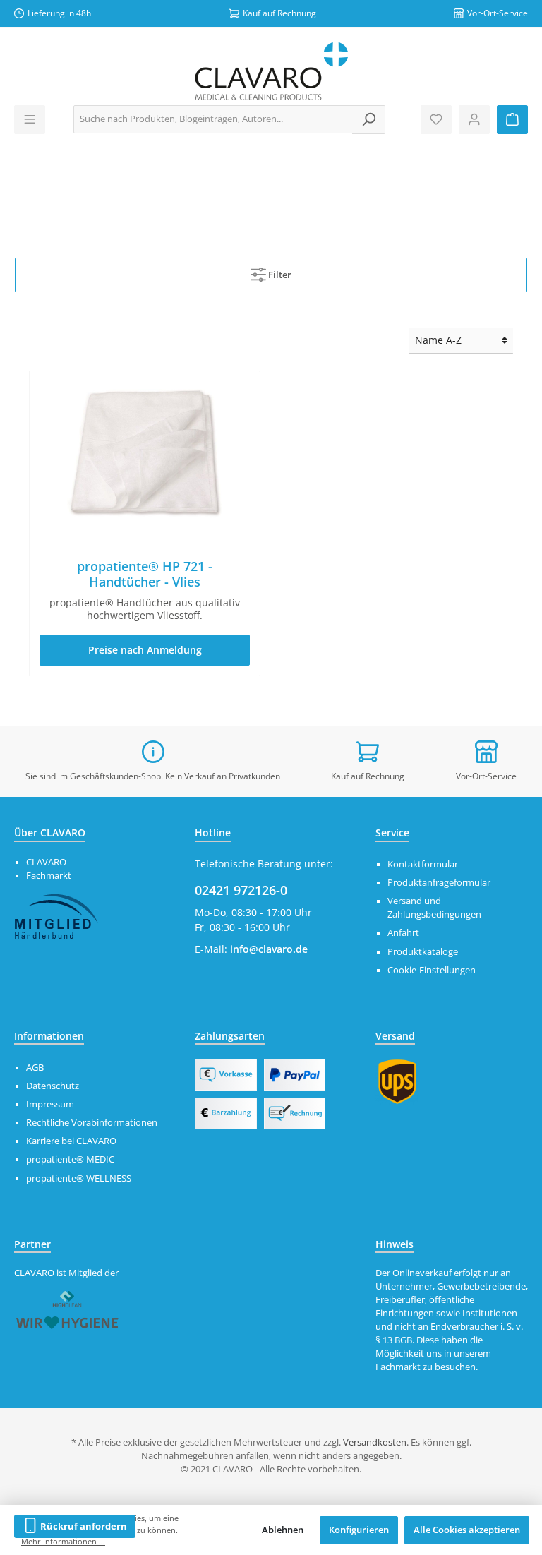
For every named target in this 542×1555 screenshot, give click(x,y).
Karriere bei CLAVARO (71, 1141)
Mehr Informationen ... (63, 1541)
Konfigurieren (359, 1530)
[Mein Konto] (474, 119)
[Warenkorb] (512, 119)
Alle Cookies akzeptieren (467, 1530)
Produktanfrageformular (438, 883)
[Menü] (29, 119)
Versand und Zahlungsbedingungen (434, 907)
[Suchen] (368, 119)
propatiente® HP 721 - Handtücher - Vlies (144, 573)
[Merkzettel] (436, 119)
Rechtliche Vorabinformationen (91, 1123)
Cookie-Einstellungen (431, 970)
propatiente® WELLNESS (78, 1178)
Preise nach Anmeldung (145, 649)
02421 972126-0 (241, 890)
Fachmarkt (48, 876)
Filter (278, 275)
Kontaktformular (422, 864)
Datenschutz (52, 1086)
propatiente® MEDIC (70, 1159)
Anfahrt (403, 933)
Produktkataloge (422, 952)
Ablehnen (282, 1530)
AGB (35, 1068)
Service (392, 832)
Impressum (50, 1104)
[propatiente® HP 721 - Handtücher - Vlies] (144, 452)
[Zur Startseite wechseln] (271, 72)
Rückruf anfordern (82, 1526)
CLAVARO (46, 862)
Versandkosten (374, 1442)
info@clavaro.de (269, 949)
